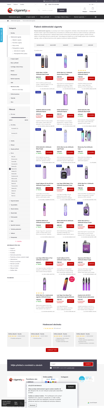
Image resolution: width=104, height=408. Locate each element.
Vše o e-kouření (14, 266)
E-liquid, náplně (14, 59)
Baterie (12, 71)
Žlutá (13, 193)
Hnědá (13, 171)
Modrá (13, 173)
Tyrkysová (14, 186)
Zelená (13, 188)
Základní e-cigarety (16, 40)
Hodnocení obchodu (52, 324)
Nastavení (32, 405)
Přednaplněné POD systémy (20, 53)
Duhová (13, 166)
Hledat (62, 10)
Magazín (9, 4)
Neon (13, 195)
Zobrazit (70, 78)
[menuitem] (15, 17)
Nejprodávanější (78, 45)
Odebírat (88, 364)
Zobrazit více (52, 350)
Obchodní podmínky (15, 255)
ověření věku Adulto (18, 407)
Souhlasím (71, 387)
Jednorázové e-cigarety (19, 51)
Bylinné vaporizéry (15, 78)
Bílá (13, 156)
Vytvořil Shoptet (93, 402)
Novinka (14, 133)
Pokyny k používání (15, 261)
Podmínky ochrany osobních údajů (19, 257)
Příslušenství (14, 74)
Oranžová (14, 176)
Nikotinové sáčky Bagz (17, 89)
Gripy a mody (15, 45)
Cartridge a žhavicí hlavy (17, 67)
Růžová (14, 178)
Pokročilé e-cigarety (17, 42)
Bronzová (14, 159)
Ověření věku (13, 270)
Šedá (13, 183)
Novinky (13, 33)
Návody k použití (14, 264)
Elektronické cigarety (16, 37)
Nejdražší (65, 45)
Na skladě (14, 128)
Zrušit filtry (19, 241)
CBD (12, 82)
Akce (12, 102)
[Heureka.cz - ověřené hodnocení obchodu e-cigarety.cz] (86, 379)
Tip (12, 136)
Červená (14, 164)
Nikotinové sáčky (15, 86)
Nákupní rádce (14, 268)
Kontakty (22, 4)
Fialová (13, 169)
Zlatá (13, 191)
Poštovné (16, 4)
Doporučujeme (40, 45)
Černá (13, 161)
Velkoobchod (13, 259)
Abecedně (90, 45)
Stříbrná (14, 181)
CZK (92, 4)
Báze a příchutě (14, 63)
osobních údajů (70, 368)
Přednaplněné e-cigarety (18, 48)
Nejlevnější (53, 45)
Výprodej (13, 98)
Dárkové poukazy (15, 94)
